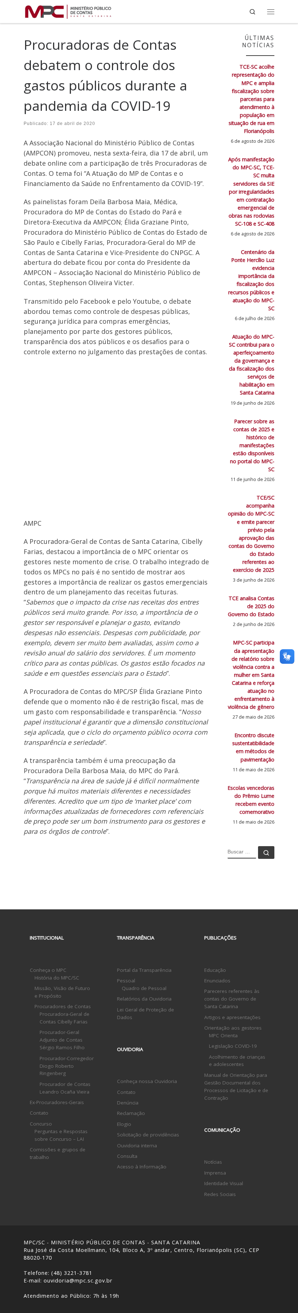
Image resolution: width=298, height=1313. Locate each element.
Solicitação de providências (148, 1134)
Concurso (41, 1123)
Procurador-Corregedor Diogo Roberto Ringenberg (67, 1066)
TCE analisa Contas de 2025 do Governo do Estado (251, 606)
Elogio (124, 1124)
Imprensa (215, 1172)
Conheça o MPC (48, 970)
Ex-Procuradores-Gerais (57, 1102)
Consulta (127, 1156)
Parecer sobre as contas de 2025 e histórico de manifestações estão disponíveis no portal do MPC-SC (252, 445)
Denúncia (127, 1102)
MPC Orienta (223, 1035)
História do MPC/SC (57, 977)
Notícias (213, 1162)
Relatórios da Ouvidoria (144, 998)
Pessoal (126, 980)
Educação (215, 970)
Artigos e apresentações (232, 1017)
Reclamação (131, 1113)
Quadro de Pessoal (144, 988)
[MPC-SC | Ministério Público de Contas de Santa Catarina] (68, 10)
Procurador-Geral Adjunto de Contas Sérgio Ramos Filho (62, 1040)
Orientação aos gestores (233, 1028)
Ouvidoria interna (137, 1145)
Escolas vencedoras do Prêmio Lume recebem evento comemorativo (250, 799)
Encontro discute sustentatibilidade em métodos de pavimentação (253, 747)
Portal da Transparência (144, 970)
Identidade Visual (223, 1183)
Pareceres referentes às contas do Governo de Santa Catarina (231, 999)
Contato (39, 1113)
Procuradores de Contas (63, 1006)
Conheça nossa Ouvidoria (147, 1081)
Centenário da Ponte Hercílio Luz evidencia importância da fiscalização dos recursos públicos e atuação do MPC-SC (251, 280)
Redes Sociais (220, 1194)
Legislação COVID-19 (233, 1046)
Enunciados (217, 980)
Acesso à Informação (141, 1166)
